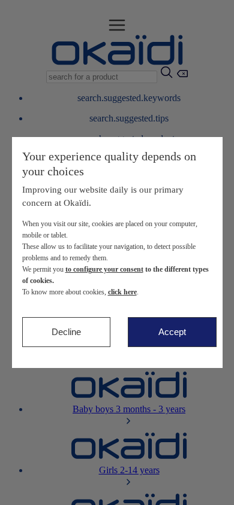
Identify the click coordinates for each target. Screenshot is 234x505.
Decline (66, 332)
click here (122, 292)
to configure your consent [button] (104, 269)
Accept (172, 332)
